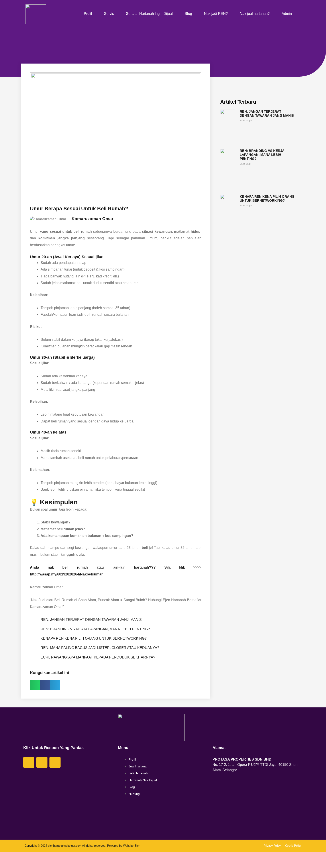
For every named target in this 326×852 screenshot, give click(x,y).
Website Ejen (131, 845)
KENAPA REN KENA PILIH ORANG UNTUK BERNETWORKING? (94, 638)
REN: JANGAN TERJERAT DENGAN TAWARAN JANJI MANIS (91, 620)
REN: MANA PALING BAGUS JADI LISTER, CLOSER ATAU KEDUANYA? (100, 648)
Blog (188, 13)
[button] (35, 685)
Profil (88, 13)
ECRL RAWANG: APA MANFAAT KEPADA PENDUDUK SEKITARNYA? (98, 657)
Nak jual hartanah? (255, 13)
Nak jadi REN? (216, 13)
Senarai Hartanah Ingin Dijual (149, 13)
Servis (109, 13)
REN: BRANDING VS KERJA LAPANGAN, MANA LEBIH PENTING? (95, 629)
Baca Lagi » (246, 120)
